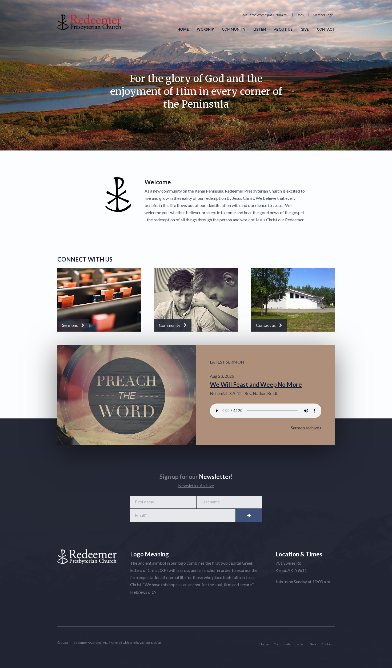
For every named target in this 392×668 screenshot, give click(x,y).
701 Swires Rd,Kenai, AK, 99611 (291, 566)
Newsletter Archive (196, 485)
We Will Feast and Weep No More (256, 384)
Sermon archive (305, 427)
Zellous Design (150, 643)
